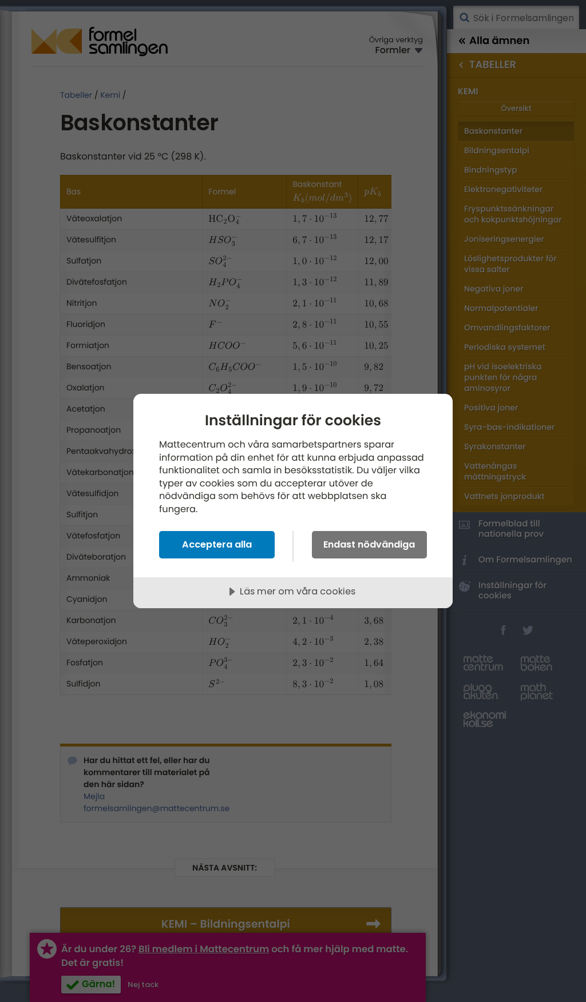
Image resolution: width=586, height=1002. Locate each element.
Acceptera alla (217, 544)
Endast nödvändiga (369, 544)
